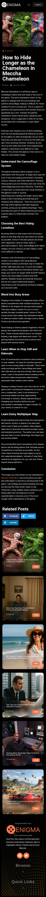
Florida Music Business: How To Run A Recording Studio (22, 754)
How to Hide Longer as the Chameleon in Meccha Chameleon (22, 561)
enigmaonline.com (23, 823)
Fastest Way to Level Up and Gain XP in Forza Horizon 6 (23, 802)
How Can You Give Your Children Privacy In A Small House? (20, 609)
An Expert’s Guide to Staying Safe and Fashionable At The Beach (22, 657)
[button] (11, 516)
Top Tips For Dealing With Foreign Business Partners (20, 706)
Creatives (9, 51)
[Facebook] (20, 856)
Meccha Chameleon (10, 478)
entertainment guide (23, 835)
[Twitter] (26, 856)
